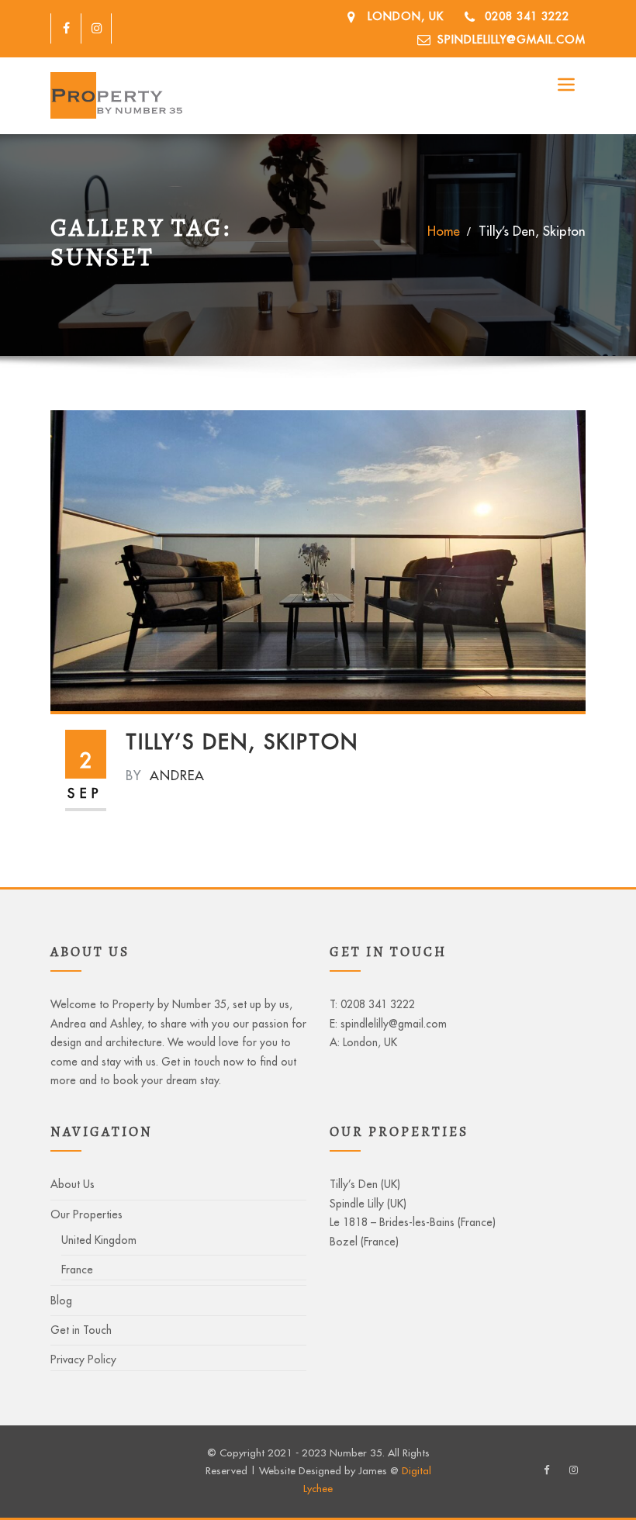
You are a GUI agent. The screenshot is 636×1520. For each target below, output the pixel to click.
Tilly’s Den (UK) (365, 1184)
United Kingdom (99, 1240)
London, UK (406, 16)
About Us (72, 1184)
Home (443, 231)
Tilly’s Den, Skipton (532, 231)
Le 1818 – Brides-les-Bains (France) (413, 1222)
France (77, 1269)
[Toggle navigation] (566, 84)
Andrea (165, 775)
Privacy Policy (83, 1359)
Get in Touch (81, 1330)
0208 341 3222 (527, 16)
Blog (61, 1301)
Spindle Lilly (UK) (368, 1204)
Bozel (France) (364, 1242)
